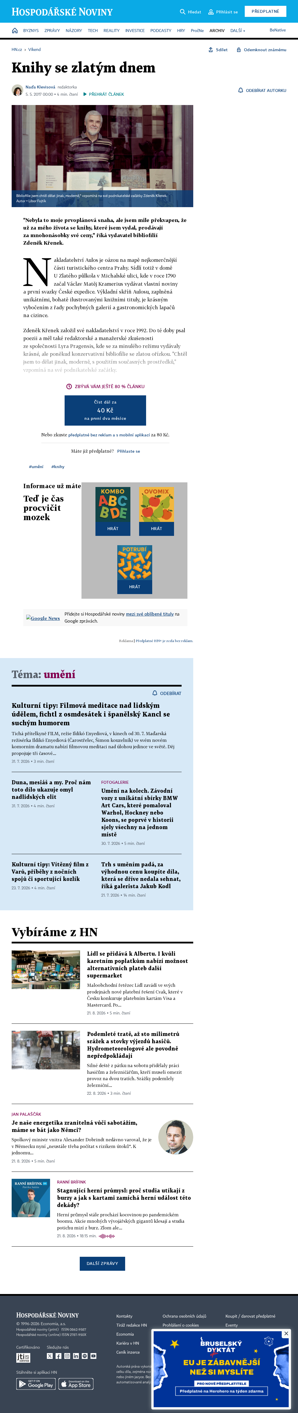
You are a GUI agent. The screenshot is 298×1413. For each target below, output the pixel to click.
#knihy (58, 466)
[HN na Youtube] (93, 1356)
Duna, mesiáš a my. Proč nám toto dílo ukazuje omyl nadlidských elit (51, 790)
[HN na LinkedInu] (76, 1356)
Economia (125, 1334)
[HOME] (14, 31)
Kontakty (124, 1316)
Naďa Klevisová (40, 86)
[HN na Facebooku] (58, 1356)
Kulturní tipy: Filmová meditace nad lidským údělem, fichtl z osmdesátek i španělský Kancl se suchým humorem (91, 714)
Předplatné (265, 11)
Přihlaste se (128, 451)
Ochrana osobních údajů (184, 1316)
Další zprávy (102, 1263)
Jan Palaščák (26, 1114)
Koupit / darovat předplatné (250, 1316)
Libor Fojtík (37, 201)
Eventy (232, 1325)
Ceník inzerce (128, 1352)
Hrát (113, 528)
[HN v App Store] (75, 1384)
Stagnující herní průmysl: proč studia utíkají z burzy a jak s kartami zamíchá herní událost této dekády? (124, 1198)
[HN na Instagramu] (67, 1356)
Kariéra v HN (127, 1343)
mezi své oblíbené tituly (150, 613)
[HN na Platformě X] (50, 1356)
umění (59, 675)
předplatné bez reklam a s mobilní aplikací (109, 434)
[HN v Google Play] (36, 1384)
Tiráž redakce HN (131, 1325)
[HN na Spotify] (85, 1356)
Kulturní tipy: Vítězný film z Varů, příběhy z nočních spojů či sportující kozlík (50, 872)
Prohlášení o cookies (181, 1325)
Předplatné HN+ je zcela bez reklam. (164, 641)
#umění (36, 466)
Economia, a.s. (53, 1324)
